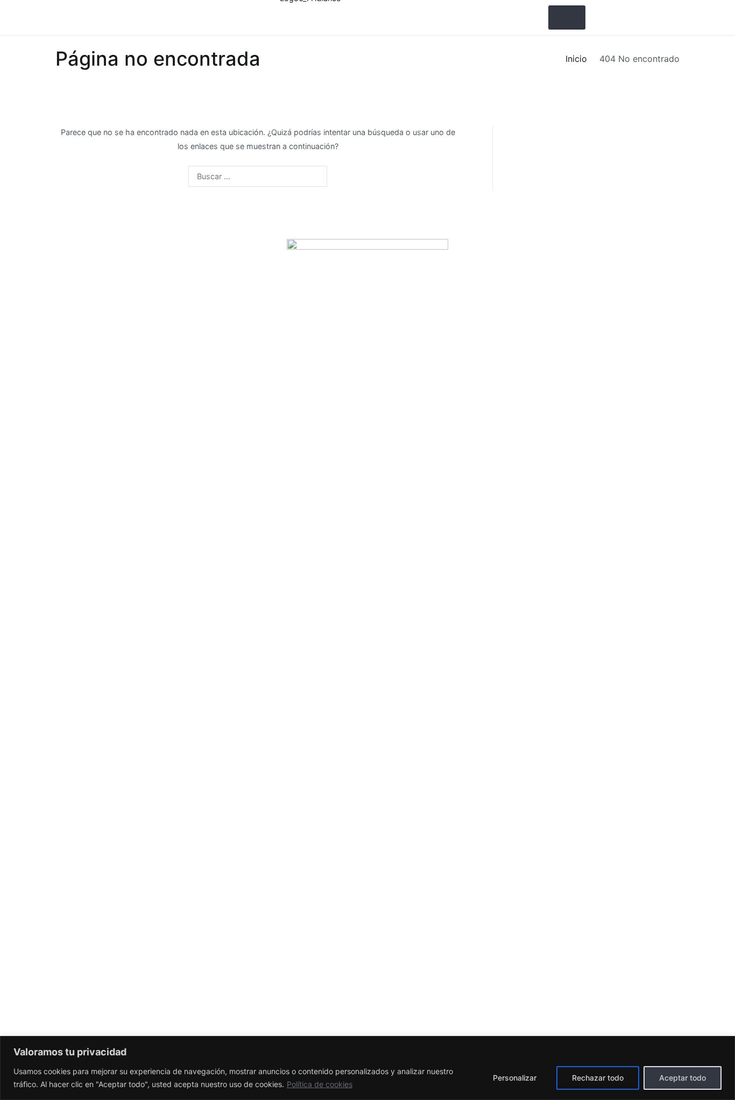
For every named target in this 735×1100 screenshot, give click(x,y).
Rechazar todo (598, 1077)
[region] (367, 1068)
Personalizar (514, 1077)
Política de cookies (319, 1084)
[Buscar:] (257, 176)
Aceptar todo (682, 1077)
